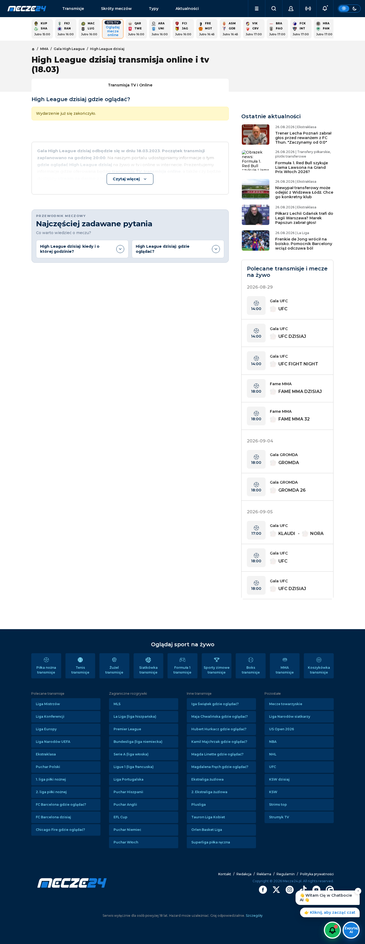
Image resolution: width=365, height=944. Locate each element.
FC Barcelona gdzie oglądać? (61, 804)
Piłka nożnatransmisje (46, 670)
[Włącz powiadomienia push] (332, 930)
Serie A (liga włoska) (131, 754)
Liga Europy (46, 729)
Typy (153, 8)
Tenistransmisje (80, 670)
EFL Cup (120, 817)
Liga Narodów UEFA (53, 742)
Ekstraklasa (46, 754)
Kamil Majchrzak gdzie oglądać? (219, 742)
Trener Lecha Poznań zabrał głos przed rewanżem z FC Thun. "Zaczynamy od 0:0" (303, 138)
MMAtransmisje (285, 670)
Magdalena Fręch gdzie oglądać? (219, 767)
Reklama (264, 874)
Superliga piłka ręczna (210, 842)
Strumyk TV (279, 817)
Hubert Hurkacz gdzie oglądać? (218, 729)
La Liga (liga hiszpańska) (135, 716)
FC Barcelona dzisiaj (53, 817)
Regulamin (286, 874)
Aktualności (187, 8)
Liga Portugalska (128, 779)
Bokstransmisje (251, 670)
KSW (273, 792)
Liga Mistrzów (48, 704)
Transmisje (73, 8)
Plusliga (198, 804)
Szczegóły (254, 916)
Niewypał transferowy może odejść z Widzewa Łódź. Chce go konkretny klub (304, 192)
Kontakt (224, 874)
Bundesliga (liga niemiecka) (138, 742)
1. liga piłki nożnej (51, 779)
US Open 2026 (281, 729)
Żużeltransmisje (114, 670)
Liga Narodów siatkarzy (289, 716)
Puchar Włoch (126, 842)
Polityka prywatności (317, 874)
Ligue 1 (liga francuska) (134, 767)
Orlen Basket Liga (206, 830)
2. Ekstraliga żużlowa (209, 792)
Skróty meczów (116, 8)
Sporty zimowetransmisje (217, 670)
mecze (26, 8)
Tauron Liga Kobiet (208, 817)
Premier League (127, 729)
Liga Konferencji (50, 716)
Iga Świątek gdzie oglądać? (215, 704)
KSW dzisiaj (279, 779)
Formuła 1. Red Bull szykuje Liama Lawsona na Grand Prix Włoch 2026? (301, 167)
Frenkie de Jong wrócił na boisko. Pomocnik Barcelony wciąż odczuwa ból (303, 244)
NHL (272, 754)
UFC (272, 767)
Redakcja (243, 874)
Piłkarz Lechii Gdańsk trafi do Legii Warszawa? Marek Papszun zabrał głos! (304, 218)
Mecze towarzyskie (285, 704)
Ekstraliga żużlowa (207, 779)
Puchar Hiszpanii (128, 792)
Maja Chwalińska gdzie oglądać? (219, 716)
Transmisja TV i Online (130, 85)
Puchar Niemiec (127, 830)
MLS (117, 704)
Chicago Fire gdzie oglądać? (60, 830)
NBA (273, 742)
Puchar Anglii (125, 804)
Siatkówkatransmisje (148, 670)
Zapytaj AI (351, 930)
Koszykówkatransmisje (319, 670)
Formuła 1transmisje (182, 670)
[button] (256, 8)
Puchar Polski (48, 767)
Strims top (278, 804)
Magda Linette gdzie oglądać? (217, 754)
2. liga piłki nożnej (51, 792)
